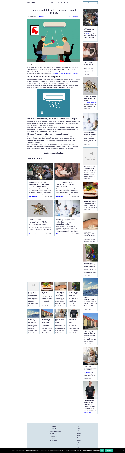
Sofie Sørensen (60, 196)
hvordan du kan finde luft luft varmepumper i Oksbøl (65, 73)
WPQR (87, 34)
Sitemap (79, 447)
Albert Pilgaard (33, 196)
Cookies (79, 438)
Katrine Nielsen (60, 234)
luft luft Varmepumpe (74, 16)
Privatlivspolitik (109, 450)
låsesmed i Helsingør (91, 102)
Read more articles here (53, 153)
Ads (52, 3)
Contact (79, 442)
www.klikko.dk (53, 440)
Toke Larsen (41, 16)
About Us (60, 3)
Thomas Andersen (33, 234)
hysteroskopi (89, 372)
